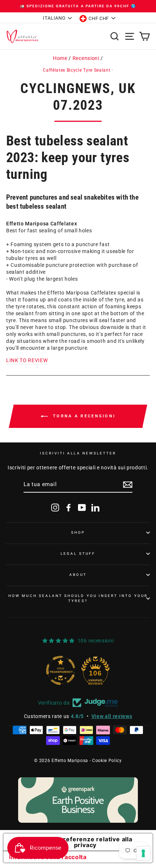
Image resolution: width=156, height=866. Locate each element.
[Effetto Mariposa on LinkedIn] (95, 508)
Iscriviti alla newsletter (78, 453)
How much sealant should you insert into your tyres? (78, 598)
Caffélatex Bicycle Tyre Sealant (76, 70)
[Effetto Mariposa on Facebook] (69, 508)
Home (60, 58)
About (77, 575)
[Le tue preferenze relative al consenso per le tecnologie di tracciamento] (143, 853)
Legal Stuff (78, 554)
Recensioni (86, 58)
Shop (78, 532)
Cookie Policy (107, 760)
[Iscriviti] (127, 484)
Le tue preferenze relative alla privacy (85, 842)
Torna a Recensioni (83, 416)
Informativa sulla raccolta (48, 857)
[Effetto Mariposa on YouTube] (82, 508)
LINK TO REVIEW (27, 360)
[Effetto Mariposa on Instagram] (55, 508)
